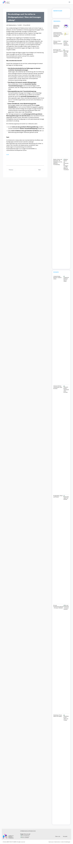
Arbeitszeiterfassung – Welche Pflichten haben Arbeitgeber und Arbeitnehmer (58, 34)
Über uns (57, 836)
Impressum (51, 842)
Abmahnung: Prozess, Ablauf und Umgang (57, 716)
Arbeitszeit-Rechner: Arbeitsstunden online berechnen (57, 387)
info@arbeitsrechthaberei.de (28, 831)
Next (39, 169)
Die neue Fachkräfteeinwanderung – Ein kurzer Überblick (58, 606)
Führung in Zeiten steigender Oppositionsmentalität (57, 42)
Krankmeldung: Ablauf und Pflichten (58, 496)
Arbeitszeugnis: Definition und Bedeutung (56, 26)
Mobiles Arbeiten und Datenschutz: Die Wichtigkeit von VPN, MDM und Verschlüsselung (57, 162)
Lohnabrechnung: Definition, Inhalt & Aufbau (57, 277)
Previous (11, 169)
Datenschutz (57, 842)
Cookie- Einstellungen (65, 842)
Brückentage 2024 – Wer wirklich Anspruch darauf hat (58, 51)
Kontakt (65, 836)
